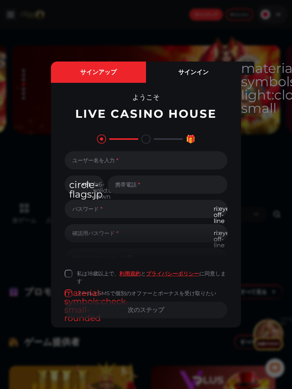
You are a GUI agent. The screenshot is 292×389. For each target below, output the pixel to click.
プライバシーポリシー (172, 273)
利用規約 (130, 273)
